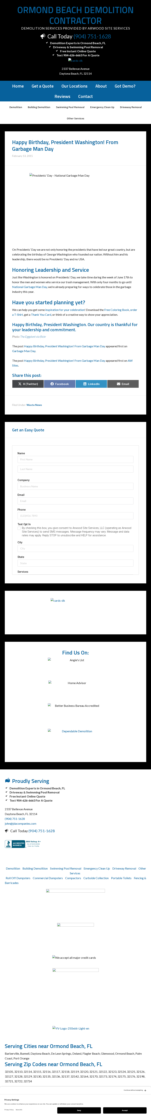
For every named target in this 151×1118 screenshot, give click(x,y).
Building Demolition (35, 868)
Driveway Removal (124, 868)
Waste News (34, 404)
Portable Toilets (121, 878)
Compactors (73, 878)
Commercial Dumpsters (48, 878)
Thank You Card (41, 314)
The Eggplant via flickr (33, 336)
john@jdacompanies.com (20, 823)
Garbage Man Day (23, 351)
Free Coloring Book (116, 309)
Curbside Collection (96, 878)
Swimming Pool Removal (65, 868)
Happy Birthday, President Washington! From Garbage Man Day (64, 346)
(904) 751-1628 (92, 36)
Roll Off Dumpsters (18, 878)
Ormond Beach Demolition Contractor (75, 15)
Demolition (13, 868)
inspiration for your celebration (65, 309)
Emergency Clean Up (97, 868)
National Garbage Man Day (29, 287)
